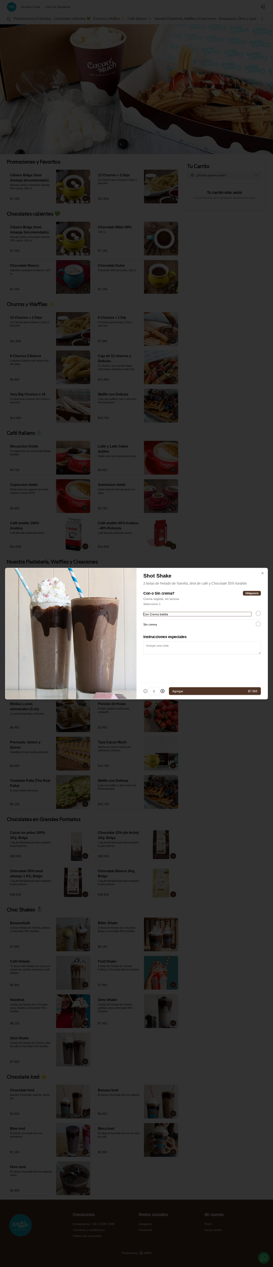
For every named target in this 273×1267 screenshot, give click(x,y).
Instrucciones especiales (164, 636)
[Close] (262, 573)
